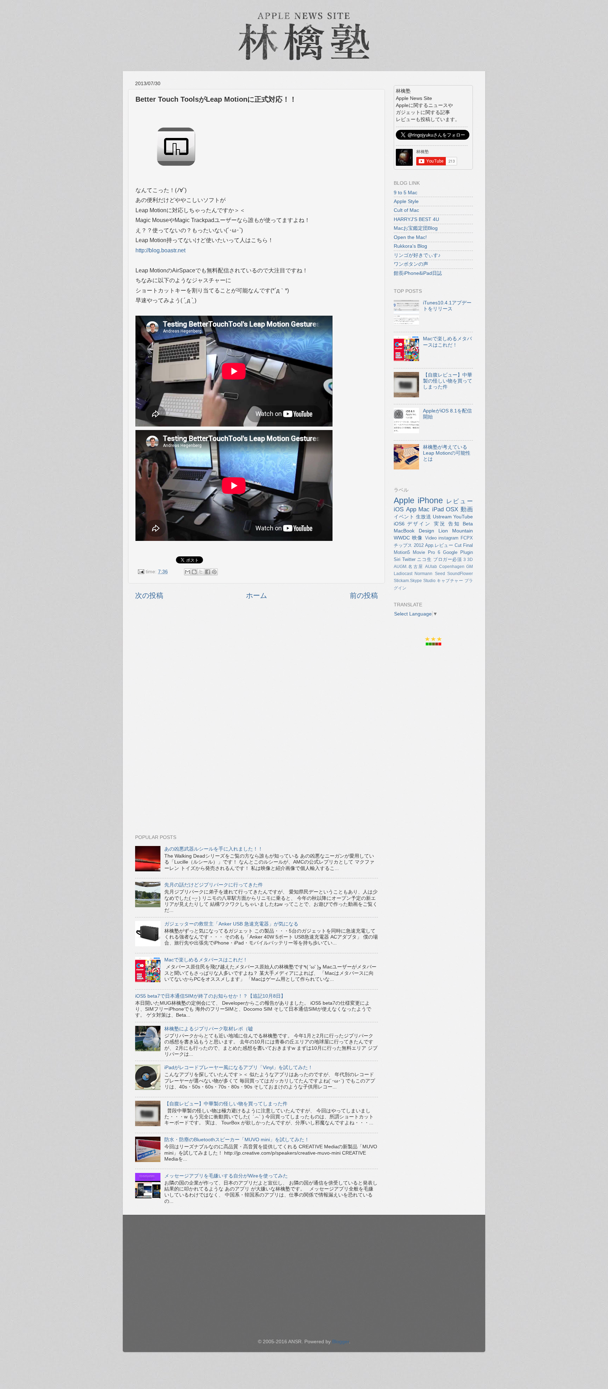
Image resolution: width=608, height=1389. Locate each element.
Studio (429, 581)
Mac (424, 509)
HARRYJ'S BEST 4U (416, 219)
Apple (404, 500)
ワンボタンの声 (411, 264)
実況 (440, 523)
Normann (423, 574)
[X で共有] (200, 571)
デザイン (419, 523)
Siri (397, 559)
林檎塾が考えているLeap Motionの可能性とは (446, 453)
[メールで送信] (187, 571)
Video (431, 538)
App (411, 509)
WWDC (402, 538)
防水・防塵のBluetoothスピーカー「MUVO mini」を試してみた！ (236, 1139)
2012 (419, 545)
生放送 (423, 516)
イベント (404, 516)
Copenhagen (451, 566)
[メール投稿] (140, 571)
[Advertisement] (256, 684)
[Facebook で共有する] (207, 571)
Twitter (409, 559)
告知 (454, 523)
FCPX (467, 538)
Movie (419, 552)
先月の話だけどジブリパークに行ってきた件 (213, 885)
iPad (438, 509)
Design (426, 530)
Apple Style (406, 201)
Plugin (466, 552)
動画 (467, 509)
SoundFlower (460, 574)
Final (468, 545)
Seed (440, 574)
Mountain (462, 530)
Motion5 (402, 552)
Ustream (442, 516)
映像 (417, 538)
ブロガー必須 (447, 559)
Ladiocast (403, 574)
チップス (403, 545)
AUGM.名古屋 (408, 566)
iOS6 (399, 523)
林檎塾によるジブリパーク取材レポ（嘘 (208, 1028)
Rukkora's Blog (410, 246)
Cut (458, 545)
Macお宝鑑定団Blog (416, 228)
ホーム (256, 595)
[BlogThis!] (194, 571)
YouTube (463, 516)
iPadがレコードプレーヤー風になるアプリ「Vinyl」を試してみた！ (238, 1067)
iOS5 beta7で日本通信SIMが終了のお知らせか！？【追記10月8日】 (210, 996)
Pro (431, 552)
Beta (468, 523)
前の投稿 (364, 595)
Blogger (340, 1341)
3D (470, 559)
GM (469, 566)
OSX (452, 509)
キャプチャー (450, 581)
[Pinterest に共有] (214, 571)
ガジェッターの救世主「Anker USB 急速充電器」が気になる (231, 924)
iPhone (430, 500)
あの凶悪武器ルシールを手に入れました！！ (213, 849)
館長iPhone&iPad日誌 (418, 273)
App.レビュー (439, 545)
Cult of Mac (406, 210)
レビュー (459, 501)
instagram (448, 538)
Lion (443, 530)
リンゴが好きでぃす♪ (417, 255)
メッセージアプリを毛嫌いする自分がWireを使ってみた (226, 1176)
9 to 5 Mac (405, 192)
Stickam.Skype (408, 581)
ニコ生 (424, 559)
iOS (399, 509)
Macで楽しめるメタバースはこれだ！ (206, 959)
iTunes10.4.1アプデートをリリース (447, 305)
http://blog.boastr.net (160, 250)
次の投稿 (149, 595)
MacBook (404, 530)
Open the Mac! (410, 237)
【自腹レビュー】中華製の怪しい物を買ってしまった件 (225, 1103)
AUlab (431, 566)
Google (450, 552)
